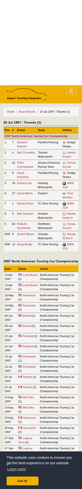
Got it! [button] (22, 481)
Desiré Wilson (25, 234)
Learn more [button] (16, 469)
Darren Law (24, 183)
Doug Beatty (24, 244)
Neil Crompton (26, 152)
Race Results (27, 111)
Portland (28, 336)
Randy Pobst (25, 203)
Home (11, 111)
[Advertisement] (41, 42)
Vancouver (29, 417)
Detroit (27, 315)
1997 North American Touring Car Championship (36, 136)
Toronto (27, 377)
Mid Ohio (28, 397)
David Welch (25, 193)
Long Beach (30, 275)
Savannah (29, 295)
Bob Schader (25, 213)
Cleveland (29, 356)
